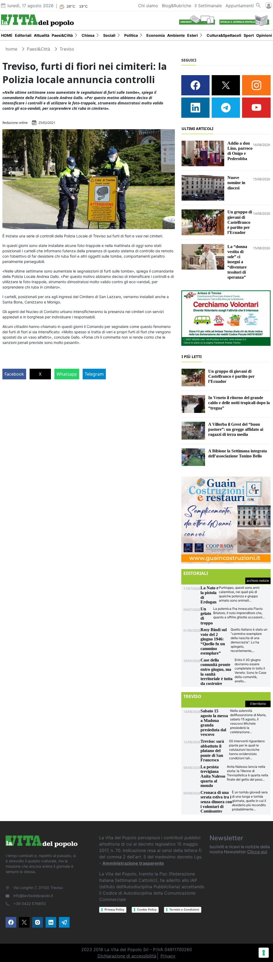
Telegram (94, 374)
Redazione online (15, 122)
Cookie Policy (146, 909)
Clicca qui (257, 851)
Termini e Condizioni (184, 909)
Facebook (14, 374)
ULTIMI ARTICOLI (197, 128)
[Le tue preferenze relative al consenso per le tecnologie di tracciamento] (264, 953)
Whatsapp (67, 374)
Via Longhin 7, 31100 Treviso (38, 887)
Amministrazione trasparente (133, 863)
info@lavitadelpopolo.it (33, 895)
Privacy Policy (114, 909)
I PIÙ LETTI (192, 356)
